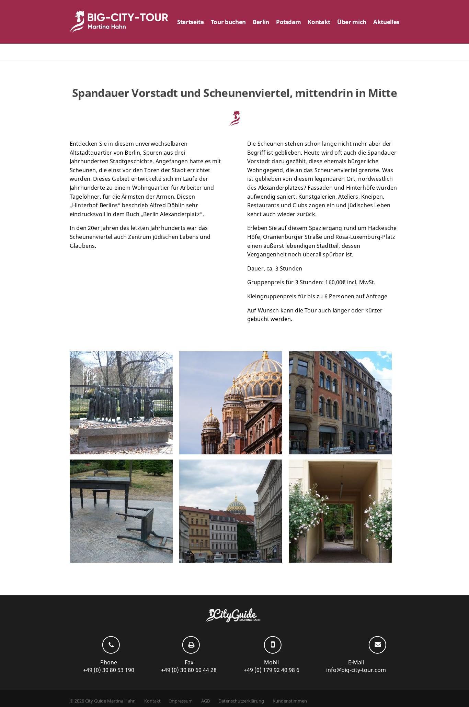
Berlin (261, 22)
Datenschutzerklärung (241, 701)
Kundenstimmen (290, 701)
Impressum (181, 701)
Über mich (351, 22)
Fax (189, 666)
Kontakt (319, 22)
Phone (108, 666)
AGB (205, 701)
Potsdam (288, 22)
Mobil (271, 666)
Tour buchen (228, 22)
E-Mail (356, 666)
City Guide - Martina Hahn (119, 22)
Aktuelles (386, 22)
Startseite (190, 22)
